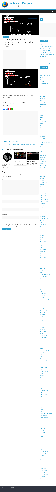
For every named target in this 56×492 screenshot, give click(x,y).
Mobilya (42, 320)
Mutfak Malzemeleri (44, 342)
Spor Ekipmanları (44, 424)
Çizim (41, 153)
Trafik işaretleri (43, 453)
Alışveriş (42, 81)
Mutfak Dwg (42, 339)
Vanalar (42, 464)
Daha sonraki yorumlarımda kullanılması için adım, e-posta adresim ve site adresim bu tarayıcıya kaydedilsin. (20, 225)
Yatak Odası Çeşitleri (44, 474)
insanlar (42, 266)
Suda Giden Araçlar (44, 432)
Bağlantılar (42, 102)
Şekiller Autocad (43, 405)
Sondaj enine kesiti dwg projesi (32, 162)
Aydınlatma (42, 98)
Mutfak (41, 333)
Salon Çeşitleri (43, 394)
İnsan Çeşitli (43, 264)
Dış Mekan (42, 178)
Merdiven (42, 308)
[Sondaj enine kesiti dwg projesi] (33, 152)
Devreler (42, 170)
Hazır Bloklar (43, 249)
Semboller (42, 407)
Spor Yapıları (43, 428)
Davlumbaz (42, 157)
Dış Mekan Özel (43, 182)
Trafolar (42, 455)
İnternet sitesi (5, 214)
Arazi (41, 87)
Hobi (41, 253)
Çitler (41, 146)
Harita (41, 231)
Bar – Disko (42, 113)
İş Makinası (42, 268)
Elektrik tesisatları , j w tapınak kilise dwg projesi (23, 144)
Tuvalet (41, 457)
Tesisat (41, 445)
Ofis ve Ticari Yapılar (44, 350)
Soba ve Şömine (43, 415)
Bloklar (41, 127)
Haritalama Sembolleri (45, 233)
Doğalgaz (42, 184)
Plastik (41, 369)
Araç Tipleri (42, 85)
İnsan (41, 262)
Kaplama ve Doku (44, 287)
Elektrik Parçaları (44, 193)
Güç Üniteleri (43, 224)
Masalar (42, 306)
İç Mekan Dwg (43, 257)
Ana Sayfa (5, 11)
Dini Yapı (42, 174)
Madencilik (42, 297)
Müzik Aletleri (43, 344)
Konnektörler (43, 293)
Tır (40, 447)
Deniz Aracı (42, 163)
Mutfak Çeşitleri (43, 337)
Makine (41, 302)
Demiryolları (43, 161)
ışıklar (41, 270)
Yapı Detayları (43, 466)
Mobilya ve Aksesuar (44, 323)
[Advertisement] (14, 59)
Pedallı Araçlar (43, 363)
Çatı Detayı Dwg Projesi (45, 50)
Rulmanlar (42, 386)
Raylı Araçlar (43, 379)
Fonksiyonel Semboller (45, 212)
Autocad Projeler (21, 3)
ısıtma (41, 272)
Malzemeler (42, 304)
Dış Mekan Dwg (43, 180)
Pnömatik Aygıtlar (44, 371)
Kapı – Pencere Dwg (44, 283)
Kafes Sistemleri (43, 276)
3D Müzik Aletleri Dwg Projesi (46, 46)
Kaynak (41, 291)
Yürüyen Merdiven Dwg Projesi (47, 54)
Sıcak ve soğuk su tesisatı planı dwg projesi (20, 161)
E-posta (4, 207)
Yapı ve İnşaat (43, 468)
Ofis (41, 346)
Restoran (42, 382)
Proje (41, 377)
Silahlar (42, 411)
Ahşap (41, 77)
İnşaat (41, 259)
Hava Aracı (42, 239)
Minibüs (42, 318)
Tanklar (41, 438)
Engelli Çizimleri (43, 205)
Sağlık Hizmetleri (44, 390)
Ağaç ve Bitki (43, 73)
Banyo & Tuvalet (43, 108)
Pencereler (42, 365)
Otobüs (41, 356)
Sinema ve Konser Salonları (46, 413)
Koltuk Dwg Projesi (44, 56)
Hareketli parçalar (44, 228)
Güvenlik (42, 226)
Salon (41, 392)
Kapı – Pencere (43, 280)
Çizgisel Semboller (44, 151)
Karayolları (42, 289)
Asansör (42, 92)
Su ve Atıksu (43, 430)
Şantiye (41, 396)
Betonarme (42, 115)
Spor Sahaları (43, 426)
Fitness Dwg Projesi (44, 58)
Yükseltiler (42, 476)
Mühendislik (5, 36)
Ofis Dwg (42, 348)
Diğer (41, 172)
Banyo (41, 106)
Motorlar (42, 327)
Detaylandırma (43, 167)
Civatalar (42, 148)
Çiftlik (41, 144)
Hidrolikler (42, 251)
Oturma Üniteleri (44, 360)
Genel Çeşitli (43, 216)
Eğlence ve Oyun (44, 188)
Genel (41, 214)
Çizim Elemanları (44, 155)
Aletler (41, 79)
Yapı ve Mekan (43, 470)
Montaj (41, 325)
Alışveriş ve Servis (44, 83)
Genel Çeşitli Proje (44, 218)
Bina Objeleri (43, 121)
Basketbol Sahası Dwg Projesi (46, 63)
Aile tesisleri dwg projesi (10, 141)
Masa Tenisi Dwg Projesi (45, 48)
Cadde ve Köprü (43, 132)
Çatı (41, 134)
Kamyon (42, 278)
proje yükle (5, 100)
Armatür (42, 90)
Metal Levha (43, 314)
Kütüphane (42, 295)
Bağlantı (42, 100)
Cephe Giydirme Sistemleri (46, 142)
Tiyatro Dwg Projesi (44, 61)
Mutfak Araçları (43, 335)
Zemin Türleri (43, 480)
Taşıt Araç (42, 440)
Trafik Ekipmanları (44, 451)
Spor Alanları (43, 422)
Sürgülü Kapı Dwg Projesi (46, 52)
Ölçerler (42, 352)
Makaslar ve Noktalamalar (46, 299)
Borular (41, 130)
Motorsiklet (42, 329)
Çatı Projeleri (43, 138)
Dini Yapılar (42, 176)
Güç (41, 222)
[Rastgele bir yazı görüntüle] (52, 11)
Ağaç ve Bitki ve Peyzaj (45, 75)
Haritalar (42, 235)
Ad (3, 199)
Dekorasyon (42, 159)
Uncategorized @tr (44, 462)
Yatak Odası (42, 472)
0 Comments (18, 46)
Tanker (41, 436)
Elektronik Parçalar (44, 201)
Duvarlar (42, 186)
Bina (41, 119)
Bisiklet (41, 123)
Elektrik (41, 191)
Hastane (42, 237)
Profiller (42, 375)
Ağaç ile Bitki (43, 71)
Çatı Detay (42, 136)
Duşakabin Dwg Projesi (45, 44)
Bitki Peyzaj (42, 125)
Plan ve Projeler (43, 367)
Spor (41, 419)
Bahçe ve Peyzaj (43, 104)
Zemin (41, 478)
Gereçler (42, 220)
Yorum (4, 179)
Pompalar (42, 373)
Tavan (41, 443)
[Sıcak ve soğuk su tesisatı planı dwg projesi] (20, 152)
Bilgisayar (42, 117)
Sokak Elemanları (44, 417)
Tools (41, 449)
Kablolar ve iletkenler (45, 274)
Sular (41, 434)
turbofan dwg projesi (6, 164)
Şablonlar (42, 388)
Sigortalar (42, 409)
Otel (41, 354)
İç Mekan (42, 255)
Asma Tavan (43, 96)
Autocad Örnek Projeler (15, 11)
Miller (41, 316)
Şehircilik (42, 400)
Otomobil (42, 358)
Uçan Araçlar (43, 459)
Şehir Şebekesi (43, 398)
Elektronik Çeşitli (44, 199)
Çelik (41, 140)
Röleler (41, 384)
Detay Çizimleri (43, 165)
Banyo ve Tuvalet (44, 111)
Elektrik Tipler (43, 195)
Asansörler (42, 94)
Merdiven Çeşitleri (44, 310)
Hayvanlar (42, 247)
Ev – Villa (42, 207)
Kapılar (41, 285)
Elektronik (42, 197)
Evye (41, 210)
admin (12, 46)
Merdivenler (43, 312)
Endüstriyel (42, 203)
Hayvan (41, 245)
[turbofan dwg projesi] (8, 152)
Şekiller (41, 403)
